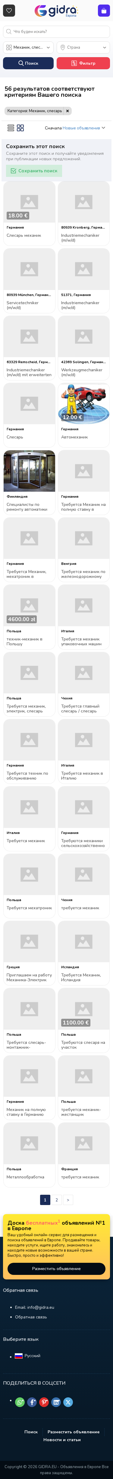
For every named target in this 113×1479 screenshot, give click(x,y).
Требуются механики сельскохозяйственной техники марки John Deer (83, 844)
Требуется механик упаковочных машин (81, 642)
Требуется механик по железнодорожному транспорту (83, 574)
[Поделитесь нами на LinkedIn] (56, 1402)
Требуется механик (26, 841)
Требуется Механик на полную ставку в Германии (83, 507)
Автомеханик (74, 437)
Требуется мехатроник (29, 908)
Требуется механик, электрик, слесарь (26, 709)
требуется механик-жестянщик (81, 1112)
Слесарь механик (24, 235)
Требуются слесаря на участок (83, 1045)
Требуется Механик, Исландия (81, 978)
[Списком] (11, 127)
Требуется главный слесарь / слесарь (80, 709)
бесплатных (43, 1223)
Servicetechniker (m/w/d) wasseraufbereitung (26, 306)
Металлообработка (25, 1177)
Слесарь (15, 437)
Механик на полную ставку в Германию (26, 1112)
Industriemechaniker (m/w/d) (80, 238)
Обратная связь (31, 1317)
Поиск (31, 1432)
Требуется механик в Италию (82, 776)
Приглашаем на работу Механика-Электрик (29, 978)
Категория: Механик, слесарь (35, 111)
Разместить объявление (56, 1269)
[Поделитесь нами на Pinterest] (44, 1402)
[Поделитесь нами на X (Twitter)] (68, 1402)
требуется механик (80, 908)
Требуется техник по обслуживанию (27, 776)
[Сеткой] (20, 127)
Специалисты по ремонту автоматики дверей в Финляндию (28, 507)
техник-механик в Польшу (24, 642)
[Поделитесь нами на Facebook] (32, 1402)
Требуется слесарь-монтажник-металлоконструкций (28, 1045)
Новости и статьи (62, 1440)
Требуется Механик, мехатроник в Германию (26, 574)
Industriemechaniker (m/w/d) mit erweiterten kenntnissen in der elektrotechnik (29, 373)
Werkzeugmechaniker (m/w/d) (81, 373)
